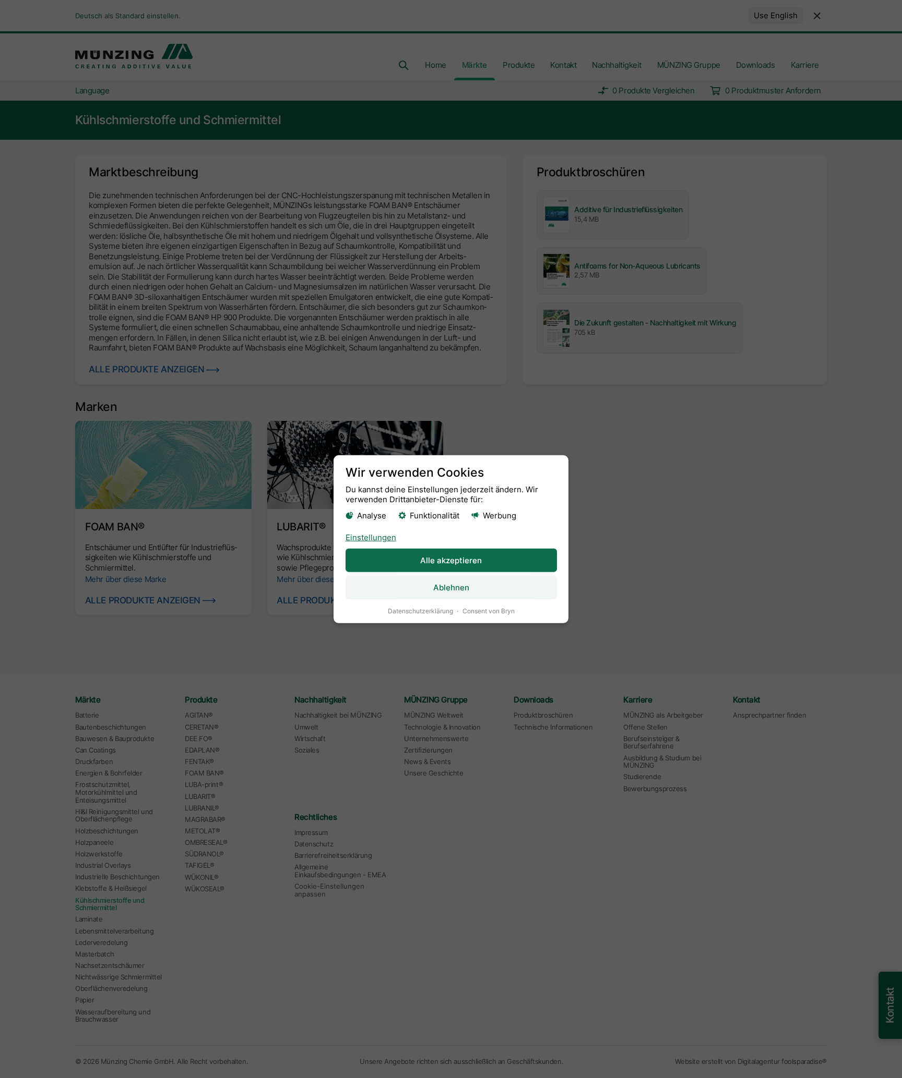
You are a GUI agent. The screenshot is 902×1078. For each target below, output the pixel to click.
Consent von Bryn (488, 611)
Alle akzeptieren (451, 560)
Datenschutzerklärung (420, 611)
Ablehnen (451, 587)
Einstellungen (371, 537)
